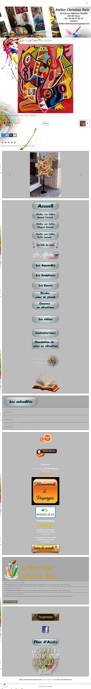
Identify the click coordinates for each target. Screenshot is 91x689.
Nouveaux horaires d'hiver (13, 410)
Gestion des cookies (45, 686)
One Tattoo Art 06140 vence (63, 679)
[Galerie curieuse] (45, 549)
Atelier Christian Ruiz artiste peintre (30, 679)
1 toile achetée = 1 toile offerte (15, 424)
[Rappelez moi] (45, 438)
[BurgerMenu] (87, 3)
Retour (45, 123)
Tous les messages (10, 601)
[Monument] (45, 491)
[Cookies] (4, 684)
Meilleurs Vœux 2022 (11, 417)
